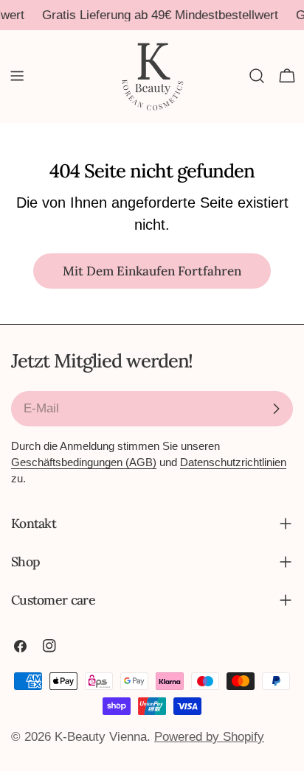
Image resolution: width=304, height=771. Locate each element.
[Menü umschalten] (17, 76)
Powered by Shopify (209, 737)
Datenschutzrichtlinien (233, 462)
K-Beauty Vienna (101, 737)
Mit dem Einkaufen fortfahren (152, 271)
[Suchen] (257, 76)
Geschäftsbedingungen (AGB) (83, 462)
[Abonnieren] (275, 408)
